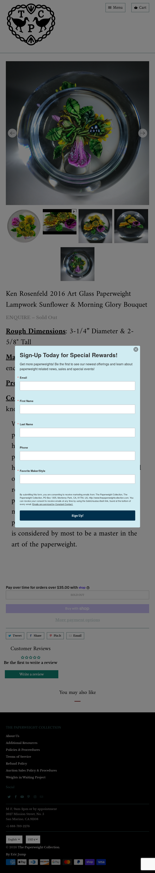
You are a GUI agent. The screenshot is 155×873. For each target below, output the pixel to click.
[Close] (136, 349)
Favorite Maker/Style (32, 470)
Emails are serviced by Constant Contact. (52, 503)
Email (23, 377)
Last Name (26, 424)
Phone (24, 447)
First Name (26, 400)
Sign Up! (78, 515)
